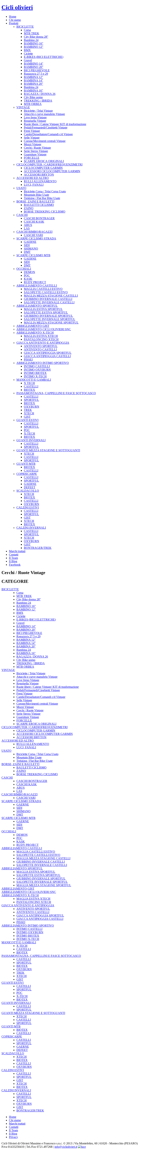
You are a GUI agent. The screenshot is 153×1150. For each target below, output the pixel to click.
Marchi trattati (17, 551)
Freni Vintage (32, 130)
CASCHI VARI (33, 235)
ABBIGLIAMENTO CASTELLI (36, 285)
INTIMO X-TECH (35, 376)
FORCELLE (31, 157)
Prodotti (13, 23)
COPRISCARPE (26, 473)
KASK (28, 278)
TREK (28, 410)
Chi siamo (15, 19)
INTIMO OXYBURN (37, 369)
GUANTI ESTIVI (27, 420)
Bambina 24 (31, 87)
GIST (27, 416)
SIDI (27, 245)
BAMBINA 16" (33, 90)
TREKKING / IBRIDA (38, 100)
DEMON (29, 272)
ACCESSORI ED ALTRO (32, 178)
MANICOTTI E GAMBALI (33, 379)
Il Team (13, 557)
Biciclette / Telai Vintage (38, 110)
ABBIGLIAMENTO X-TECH (35, 332)
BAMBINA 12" (33, 77)
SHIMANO (31, 248)
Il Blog (13, 561)
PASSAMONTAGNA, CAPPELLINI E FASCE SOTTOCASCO (56, 393)
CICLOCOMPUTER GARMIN (43, 167)
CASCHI (22, 215)
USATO (21, 188)
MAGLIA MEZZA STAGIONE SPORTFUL (51, 322)
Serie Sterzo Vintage (36, 151)
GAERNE (30, 241)
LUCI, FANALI (33, 184)
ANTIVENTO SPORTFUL (40, 346)
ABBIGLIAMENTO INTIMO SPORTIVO (42, 362)
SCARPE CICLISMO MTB (33, 255)
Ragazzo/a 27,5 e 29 (36, 73)
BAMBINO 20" (33, 67)
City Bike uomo (33, 97)
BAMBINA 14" (33, 80)
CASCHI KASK (34, 221)
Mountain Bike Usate (36, 194)
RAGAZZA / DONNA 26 (39, 93)
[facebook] (82, 1146)
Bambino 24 (31, 40)
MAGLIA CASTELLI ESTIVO (43, 288)
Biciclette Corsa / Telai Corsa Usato (45, 191)
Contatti (13, 554)
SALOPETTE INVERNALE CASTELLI (49, 302)
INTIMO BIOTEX (35, 373)
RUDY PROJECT (35, 282)
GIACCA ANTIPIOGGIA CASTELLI (47, 356)
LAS (27, 228)
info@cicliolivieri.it (65, 1146)
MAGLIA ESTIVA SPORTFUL (43, 309)
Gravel (28, 60)
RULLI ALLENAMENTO (40, 181)
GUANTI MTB (25, 463)
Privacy (13, 1137)
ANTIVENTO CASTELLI (40, 349)
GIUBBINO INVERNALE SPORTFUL (48, 315)
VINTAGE (23, 107)
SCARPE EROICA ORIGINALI (44, 161)
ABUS (28, 225)
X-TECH (29, 433)
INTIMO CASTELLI (37, 366)
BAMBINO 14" (33, 63)
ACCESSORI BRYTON (39, 174)
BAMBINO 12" (33, 46)
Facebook (15, 564)
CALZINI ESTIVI (27, 507)
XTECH (29, 413)
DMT (27, 252)
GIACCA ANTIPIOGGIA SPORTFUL (47, 352)
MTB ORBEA (33, 104)
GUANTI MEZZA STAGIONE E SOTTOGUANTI (48, 450)
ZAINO (28, 208)
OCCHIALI (23, 268)
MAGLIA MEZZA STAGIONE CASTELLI (51, 295)
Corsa (27, 30)
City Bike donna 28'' (36, 36)
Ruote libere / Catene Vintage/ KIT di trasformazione (55, 124)
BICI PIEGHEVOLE (37, 70)
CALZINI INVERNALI (31, 527)
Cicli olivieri (17, 7)
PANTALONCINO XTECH (41, 339)
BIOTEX (29, 389)
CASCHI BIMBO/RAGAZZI (34, 231)
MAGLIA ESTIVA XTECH (41, 336)
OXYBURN (31, 406)
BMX (27, 50)
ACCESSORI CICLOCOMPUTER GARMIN (52, 171)
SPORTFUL (31, 399)
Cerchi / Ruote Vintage (37, 147)
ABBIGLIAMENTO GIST (32, 325)
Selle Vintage (32, 137)
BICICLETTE (25, 26)
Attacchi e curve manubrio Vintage (44, 114)
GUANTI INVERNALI (31, 440)
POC (27, 275)
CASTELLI (31, 386)
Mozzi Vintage (32, 144)
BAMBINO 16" (33, 43)
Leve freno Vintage (35, 117)
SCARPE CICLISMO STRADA (36, 238)
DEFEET (29, 487)
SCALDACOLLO (27, 490)
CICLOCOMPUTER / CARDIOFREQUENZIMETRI (49, 164)
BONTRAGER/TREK (37, 547)
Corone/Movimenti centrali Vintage (44, 141)
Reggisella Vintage (35, 120)
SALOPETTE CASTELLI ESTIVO (46, 292)
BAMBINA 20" (33, 83)
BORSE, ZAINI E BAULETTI (35, 201)
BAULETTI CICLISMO (39, 204)
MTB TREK (31, 33)
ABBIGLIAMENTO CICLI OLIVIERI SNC (43, 329)
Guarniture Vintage (35, 154)
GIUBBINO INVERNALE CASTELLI (48, 299)
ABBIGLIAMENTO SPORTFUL (37, 305)
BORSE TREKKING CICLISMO (44, 211)
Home (12, 16)
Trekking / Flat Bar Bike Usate (42, 198)
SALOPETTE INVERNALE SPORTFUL (49, 319)
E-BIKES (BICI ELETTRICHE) (43, 56)
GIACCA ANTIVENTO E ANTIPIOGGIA (42, 342)
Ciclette (28, 53)
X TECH (29, 383)
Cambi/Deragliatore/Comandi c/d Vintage (48, 134)
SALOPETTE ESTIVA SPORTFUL (46, 312)
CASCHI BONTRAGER (39, 218)
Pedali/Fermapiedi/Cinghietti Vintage (45, 127)
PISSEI (28, 359)
